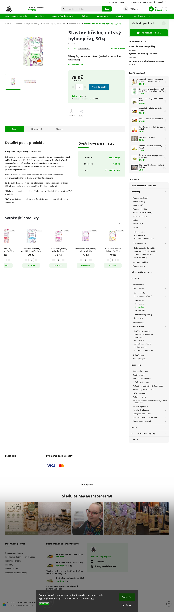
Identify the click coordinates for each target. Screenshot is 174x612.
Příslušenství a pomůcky (143, 315)
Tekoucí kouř (139, 340)
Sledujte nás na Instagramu (87, 496)
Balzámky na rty (139, 375)
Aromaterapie (138, 326)
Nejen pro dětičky (140, 257)
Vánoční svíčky (138, 205)
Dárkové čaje (138, 223)
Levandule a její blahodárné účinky (146, 61)
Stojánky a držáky (140, 347)
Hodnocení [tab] (36, 129)
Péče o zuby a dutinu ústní (143, 389)
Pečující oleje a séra (141, 382)
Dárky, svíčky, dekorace (142, 272)
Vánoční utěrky (139, 266)
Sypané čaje (138, 318)
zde (92, 598)
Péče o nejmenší (139, 393)
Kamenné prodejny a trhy (16, 572)
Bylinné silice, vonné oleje (143, 334)
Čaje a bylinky (138, 288)
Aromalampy (139, 337)
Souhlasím (126, 597)
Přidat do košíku (99, 87)
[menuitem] (18, 16)
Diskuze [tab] (59, 129)
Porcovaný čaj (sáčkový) (143, 296)
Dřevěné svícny (139, 232)
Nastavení (44, 604)
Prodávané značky (13, 560)
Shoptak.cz (29, 605)
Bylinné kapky (138, 322)
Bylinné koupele (139, 359)
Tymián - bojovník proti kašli (143, 53)
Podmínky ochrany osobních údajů (147, 2)
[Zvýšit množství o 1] (85, 87)
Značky (134, 439)
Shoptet (16, 605)
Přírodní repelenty (140, 406)
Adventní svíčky (139, 201)
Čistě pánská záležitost (142, 413)
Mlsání (134, 427)
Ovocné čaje (140, 310)
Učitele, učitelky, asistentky (144, 254)
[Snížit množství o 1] (73, 87)
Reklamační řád (11, 568)
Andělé (135, 220)
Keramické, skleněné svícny (144, 238)
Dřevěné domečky (140, 216)
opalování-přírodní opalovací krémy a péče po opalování (150, 401)
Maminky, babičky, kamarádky (145, 251)
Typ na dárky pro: (139, 243)
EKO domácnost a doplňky (143, 433)
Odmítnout (127, 605)
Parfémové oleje (139, 397)
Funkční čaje (139, 300)
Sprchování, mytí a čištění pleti (145, 417)
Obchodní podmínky (118, 2)
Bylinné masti (138, 284)
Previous (120, 223)
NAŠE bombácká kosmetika (143, 185)
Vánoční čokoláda (140, 209)
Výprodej (135, 191)
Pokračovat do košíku (151, 32)
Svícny (135, 227)
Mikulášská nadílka (140, 262)
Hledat (107, 9)
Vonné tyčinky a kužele (142, 344)
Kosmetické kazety (140, 371)
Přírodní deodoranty (141, 410)
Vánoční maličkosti (140, 198)
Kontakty (9, 564)
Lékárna (135, 278)
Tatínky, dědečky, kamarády (144, 248)
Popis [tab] (14, 129)
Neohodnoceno (84, 48)
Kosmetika (136, 365)
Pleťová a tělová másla (142, 378)
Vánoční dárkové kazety (142, 212)
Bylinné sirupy (138, 355)
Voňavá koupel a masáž (142, 421)
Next (124, 223)
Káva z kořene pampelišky (142, 46)
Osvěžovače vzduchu (142, 331)
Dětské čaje (139, 307)
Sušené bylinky (139, 293)
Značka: (118, 48)
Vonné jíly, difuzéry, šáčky (143, 350)
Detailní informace (75, 64)
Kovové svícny (139, 235)
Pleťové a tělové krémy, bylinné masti (148, 386)
